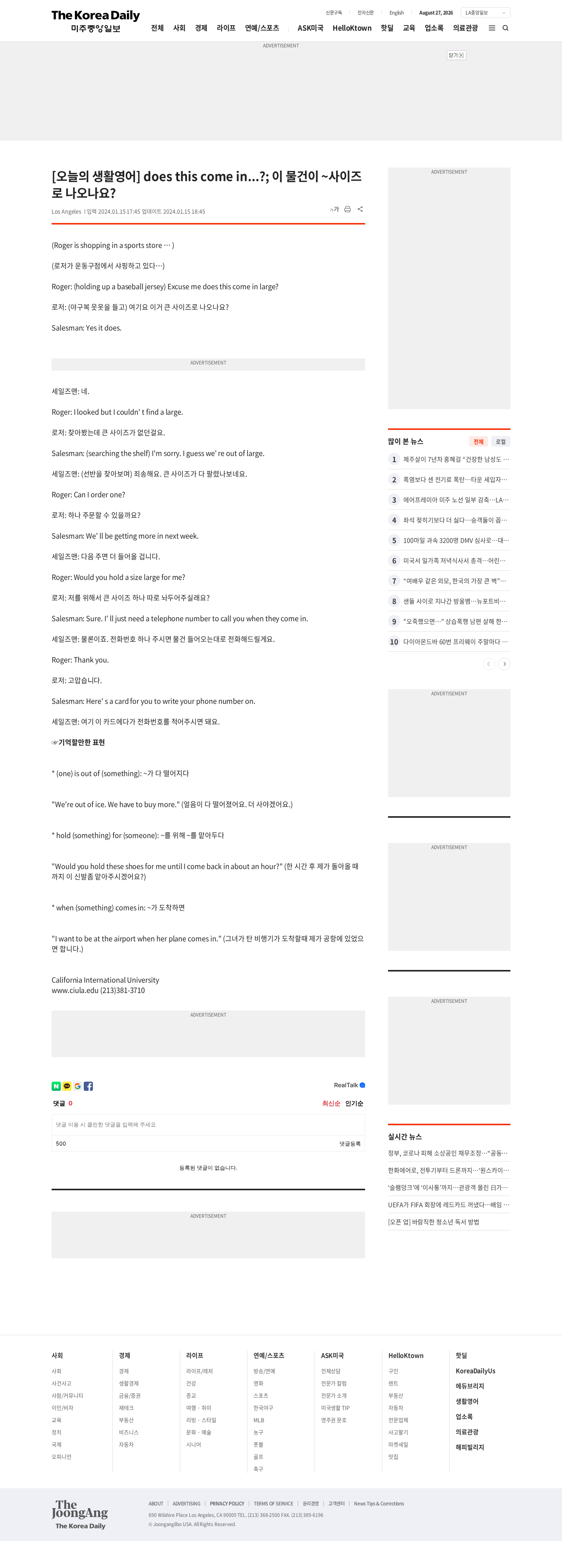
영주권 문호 (334, 1420)
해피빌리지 (470, 1447)
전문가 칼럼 (334, 1383)
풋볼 (258, 1444)
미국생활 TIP (335, 1407)
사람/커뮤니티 (67, 1395)
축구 (258, 1469)
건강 (191, 1383)
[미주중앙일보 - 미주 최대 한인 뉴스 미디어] (96, 21)
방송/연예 (264, 1371)
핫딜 (387, 28)
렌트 (393, 1383)
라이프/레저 (199, 1371)
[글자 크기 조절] (334, 209)
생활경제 (129, 1383)
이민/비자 (62, 1407)
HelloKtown (352, 28)
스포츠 (260, 1395)
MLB (258, 1420)
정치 (57, 1432)
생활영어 (467, 1401)
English (397, 12)
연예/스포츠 (262, 28)
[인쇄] (347, 209)
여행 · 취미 (198, 1407)
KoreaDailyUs (475, 1370)
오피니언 (61, 1456)
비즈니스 (129, 1432)
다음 (504, 664)
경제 (201, 28)
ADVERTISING (186, 1503)
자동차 (126, 1444)
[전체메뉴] (492, 28)
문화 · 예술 (198, 1432)
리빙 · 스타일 (201, 1420)
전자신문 (365, 12)
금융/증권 (130, 1395)
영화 (258, 1383)
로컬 (501, 441)
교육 (409, 28)
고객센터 (336, 1503)
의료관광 (465, 28)
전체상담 (331, 1371)
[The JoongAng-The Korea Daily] (80, 1515)
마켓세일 (398, 1444)
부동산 (126, 1420)
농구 (258, 1432)
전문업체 (398, 1420)
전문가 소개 (334, 1395)
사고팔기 (398, 1432)
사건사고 (61, 1383)
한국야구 (263, 1407)
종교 (191, 1395)
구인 (393, 1371)
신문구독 (334, 12)
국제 (57, 1444)
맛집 (393, 1456)
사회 (179, 28)
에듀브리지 (470, 1385)
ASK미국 (310, 28)
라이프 (226, 28)
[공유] (360, 209)
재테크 (126, 1407)
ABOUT (156, 1503)
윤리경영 (311, 1503)
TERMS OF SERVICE (273, 1503)
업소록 (434, 28)
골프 (258, 1456)
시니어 (193, 1444)
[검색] (505, 28)
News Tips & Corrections (379, 1503)
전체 (157, 28)
